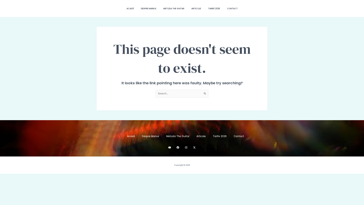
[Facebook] (178, 147)
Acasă (130, 8)
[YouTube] (169, 147)
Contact (232, 8)
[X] (194, 147)
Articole (196, 8)
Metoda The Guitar (173, 8)
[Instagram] (186, 147)
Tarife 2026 (214, 8)
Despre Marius (148, 8)
